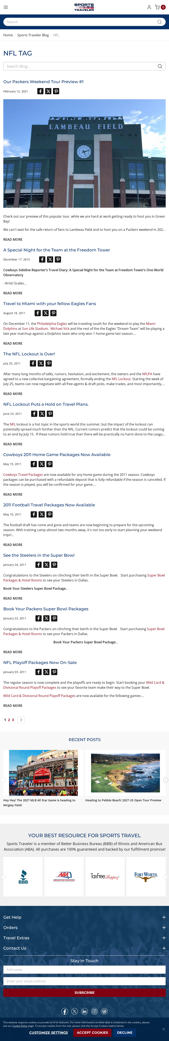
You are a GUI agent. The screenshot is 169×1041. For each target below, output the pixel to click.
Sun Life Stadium (35, 328)
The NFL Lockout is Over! (29, 353)
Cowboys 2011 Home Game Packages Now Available (56, 454)
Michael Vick (59, 328)
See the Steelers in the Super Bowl (39, 555)
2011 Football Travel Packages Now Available (49, 504)
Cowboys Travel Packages (23, 474)
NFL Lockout (121, 379)
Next (165, 780)
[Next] (21, 719)
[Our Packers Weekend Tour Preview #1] (84, 154)
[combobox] (84, 22)
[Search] (160, 67)
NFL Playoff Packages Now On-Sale (40, 662)
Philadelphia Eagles (52, 323)
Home (8, 35)
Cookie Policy (19, 1026)
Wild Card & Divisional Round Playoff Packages (39, 695)
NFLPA (147, 374)
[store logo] (84, 7)
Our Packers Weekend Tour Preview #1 (43, 81)
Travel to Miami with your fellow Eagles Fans (49, 303)
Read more (12, 239)
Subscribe (85, 993)
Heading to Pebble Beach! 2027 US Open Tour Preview (123, 800)
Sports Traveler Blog (33, 35)
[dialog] (84, 1029)
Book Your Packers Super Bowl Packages (45, 608)
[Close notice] (163, 1029)
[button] (150, 7)
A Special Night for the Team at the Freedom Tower (56, 250)
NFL (13, 424)
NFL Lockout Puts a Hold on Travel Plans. (46, 404)
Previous (4, 877)
